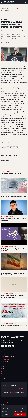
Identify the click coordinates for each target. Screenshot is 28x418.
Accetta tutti (20, 414)
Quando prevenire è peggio (7, 356)
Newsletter (4, 376)
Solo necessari (8, 414)
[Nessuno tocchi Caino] (7, 2)
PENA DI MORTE (16, 8)
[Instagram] (12, 346)
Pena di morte (4, 351)
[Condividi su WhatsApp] (8, 147)
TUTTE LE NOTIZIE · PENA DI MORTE (10, 175)
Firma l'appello (4, 361)
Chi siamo (3, 373)
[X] (2, 346)
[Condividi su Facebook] (11, 147)
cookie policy (9, 411)
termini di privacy (11, 392)
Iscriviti (2, 364)
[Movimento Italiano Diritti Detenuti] (6, 405)
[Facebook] (9, 346)
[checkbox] (3, 392)
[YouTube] (6, 346)
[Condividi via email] (17, 147)
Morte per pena (4, 354)
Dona (2, 366)
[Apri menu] (25, 2)
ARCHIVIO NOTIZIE (5, 8)
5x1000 (3, 368)
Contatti (3, 378)
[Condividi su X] (14, 147)
